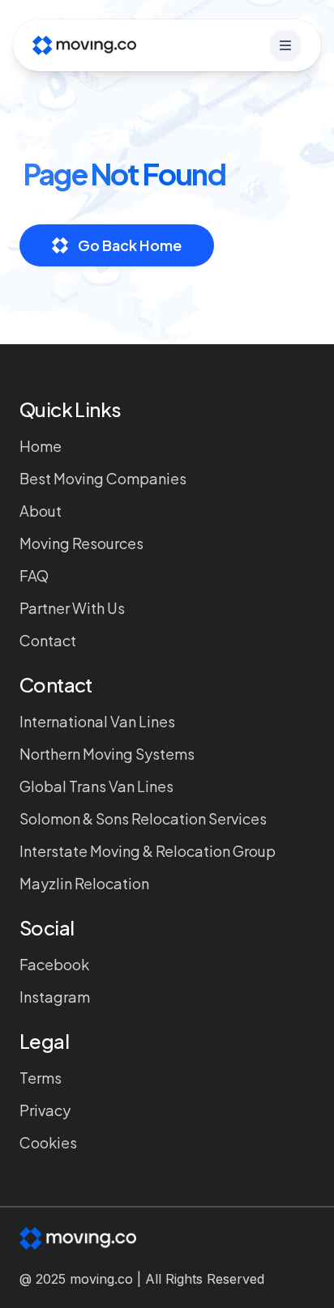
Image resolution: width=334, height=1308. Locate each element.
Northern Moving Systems (107, 753)
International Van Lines (97, 721)
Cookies (48, 1142)
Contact (47, 640)
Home (40, 446)
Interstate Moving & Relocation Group (147, 850)
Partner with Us (72, 608)
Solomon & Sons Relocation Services (143, 818)
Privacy (45, 1110)
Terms (40, 1077)
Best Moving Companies (102, 478)
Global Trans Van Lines (96, 786)
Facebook (54, 964)
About (40, 510)
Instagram (54, 996)
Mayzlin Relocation (84, 883)
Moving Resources (81, 543)
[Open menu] (285, 45)
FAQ (34, 575)
